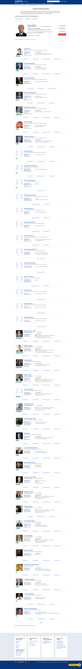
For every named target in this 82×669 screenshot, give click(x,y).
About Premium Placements (61, 646)
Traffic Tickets (32, 643)
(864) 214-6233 (27, 422)
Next (41, 622)
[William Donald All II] (19, 224)
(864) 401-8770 (27, 582)
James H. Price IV (28, 491)
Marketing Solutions (49, 3)
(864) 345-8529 (27, 279)
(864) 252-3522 (30, 28)
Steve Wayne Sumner (29, 462)
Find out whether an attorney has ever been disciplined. (47, 642)
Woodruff (17, 647)
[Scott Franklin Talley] (19, 265)
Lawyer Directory (19, 5)
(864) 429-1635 (27, 252)
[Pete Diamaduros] (19, 211)
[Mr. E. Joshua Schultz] (19, 183)
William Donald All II (29, 222)
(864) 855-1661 (27, 568)
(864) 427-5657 (27, 211)
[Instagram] (23, 662)
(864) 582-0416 (27, 125)
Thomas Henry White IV (30, 249)
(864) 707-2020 (27, 169)
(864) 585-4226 (27, 66)
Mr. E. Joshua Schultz (29, 180)
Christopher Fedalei (29, 521)
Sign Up (65, 1)
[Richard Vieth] (19, 292)
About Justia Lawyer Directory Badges (60, 642)
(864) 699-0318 (27, 198)
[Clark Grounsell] (19, 538)
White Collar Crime (33, 645)
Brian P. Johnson (28, 550)
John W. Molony (32, 25)
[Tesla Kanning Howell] (19, 197)
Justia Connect (39, 662)
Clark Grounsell (28, 535)
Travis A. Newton (28, 389)
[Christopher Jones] (19, 406)
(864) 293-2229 (27, 480)
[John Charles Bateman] (19, 95)
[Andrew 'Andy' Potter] (19, 421)
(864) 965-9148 (27, 392)
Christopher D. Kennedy (30, 165)
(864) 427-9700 (27, 225)
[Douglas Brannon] (19, 320)
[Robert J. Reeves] (19, 348)
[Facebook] (21, 662)
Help (50, 662)
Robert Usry (27, 49)
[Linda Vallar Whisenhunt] (19, 450)
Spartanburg (18, 641)
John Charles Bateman (30, 92)
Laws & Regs (39, 3)
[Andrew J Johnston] (19, 139)
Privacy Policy (59, 662)
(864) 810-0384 (27, 363)
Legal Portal (44, 662)
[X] (26, 662)
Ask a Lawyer (22, 3)
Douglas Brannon (28, 317)
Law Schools (34, 3)
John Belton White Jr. (29, 78)
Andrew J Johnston (29, 136)
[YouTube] (20, 662)
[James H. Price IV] (19, 494)
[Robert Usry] (19, 51)
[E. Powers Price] (19, 509)
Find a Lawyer (17, 3)
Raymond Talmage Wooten (31, 564)
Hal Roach (26, 433)
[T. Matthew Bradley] (19, 582)
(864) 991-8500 (27, 436)
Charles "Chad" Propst (30, 477)
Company (47, 662)
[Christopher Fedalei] (19, 523)
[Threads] (24, 662)
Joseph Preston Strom (30, 107)
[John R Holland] (19, 124)
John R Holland (28, 122)
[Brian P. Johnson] (19, 552)
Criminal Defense (31, 35)
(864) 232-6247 (27, 612)
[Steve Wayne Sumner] (19, 465)
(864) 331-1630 (27, 553)
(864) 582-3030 (27, 183)
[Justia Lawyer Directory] (19, 1)
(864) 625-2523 (27, 407)
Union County (18, 655)
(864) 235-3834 (27, 334)
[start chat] (79, 664)
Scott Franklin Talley (29, 263)
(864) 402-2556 (27, 96)
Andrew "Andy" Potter (30, 418)
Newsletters (44, 3)
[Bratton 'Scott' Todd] (19, 333)
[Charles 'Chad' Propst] (19, 479)
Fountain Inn (18, 645)
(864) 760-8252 (27, 349)
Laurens (17, 642)
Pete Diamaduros (28, 208)
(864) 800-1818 (27, 52)
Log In (62, 1)
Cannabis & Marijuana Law (34, 641)
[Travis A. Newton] (19, 392)
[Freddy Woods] (19, 362)
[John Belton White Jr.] (19, 80)
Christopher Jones (29, 404)
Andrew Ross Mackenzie (30, 608)
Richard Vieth (27, 290)
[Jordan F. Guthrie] (19, 279)
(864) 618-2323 (27, 378)
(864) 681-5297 (27, 154)
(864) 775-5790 (27, 539)
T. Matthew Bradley (29, 579)
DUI (30, 642)
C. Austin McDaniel (29, 594)
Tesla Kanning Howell (30, 195)
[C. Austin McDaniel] (19, 596)
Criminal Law (24, 5)
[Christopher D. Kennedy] (19, 168)
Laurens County (18, 654)
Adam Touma (27, 374)
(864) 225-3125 (27, 451)
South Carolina (29, 5)
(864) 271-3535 (27, 495)
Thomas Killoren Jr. (29, 235)
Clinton (17, 646)
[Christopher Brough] (19, 66)
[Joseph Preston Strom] (19, 110)
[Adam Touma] (19, 377)
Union (17, 643)
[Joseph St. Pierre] (19, 153)
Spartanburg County (19, 652)
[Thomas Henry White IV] (19, 252)
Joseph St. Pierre (28, 151)
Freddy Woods (28, 360)
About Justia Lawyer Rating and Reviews (61, 648)
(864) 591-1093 (27, 139)
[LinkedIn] (19, 662)
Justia (15, 5)
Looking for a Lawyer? (73, 664)
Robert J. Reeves (28, 345)
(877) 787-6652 (27, 110)
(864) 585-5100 (27, 81)
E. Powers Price (28, 506)
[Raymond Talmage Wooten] (19, 567)
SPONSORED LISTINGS (18, 21)
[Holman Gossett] (19, 306)
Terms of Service (54, 662)
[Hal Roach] (19, 435)
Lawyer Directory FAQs (60, 643)
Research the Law (28, 3)
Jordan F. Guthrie (28, 276)
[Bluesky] (25, 662)
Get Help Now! (37, 35)
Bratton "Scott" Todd (29, 331)
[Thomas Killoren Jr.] (19, 238)
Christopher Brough (29, 63)
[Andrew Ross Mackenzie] (19, 611)
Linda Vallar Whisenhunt (30, 447)
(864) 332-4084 (27, 524)
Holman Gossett (28, 303)
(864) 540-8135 (27, 597)
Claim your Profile (59, 644)
